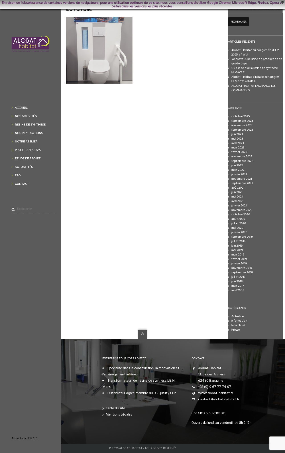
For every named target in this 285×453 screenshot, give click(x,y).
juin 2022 (237, 165)
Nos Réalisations (29, 133)
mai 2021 (237, 196)
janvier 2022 (239, 174)
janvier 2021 (239, 205)
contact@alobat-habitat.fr (218, 399)
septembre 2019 (242, 236)
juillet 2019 (238, 241)
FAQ (18, 175)
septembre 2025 (242, 121)
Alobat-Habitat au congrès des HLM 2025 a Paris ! (255, 52)
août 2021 (237, 187)
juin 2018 (237, 281)
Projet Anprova (28, 150)
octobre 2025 (240, 116)
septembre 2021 (242, 183)
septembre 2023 (242, 129)
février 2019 (239, 259)
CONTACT (197, 358)
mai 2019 (237, 250)
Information (239, 320)
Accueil (21, 107)
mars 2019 (237, 254)
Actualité (237, 316)
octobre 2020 (240, 214)
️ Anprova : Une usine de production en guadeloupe (256, 61)
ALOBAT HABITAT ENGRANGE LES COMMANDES (253, 88)
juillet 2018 (238, 277)
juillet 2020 (238, 223)
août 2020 (238, 219)
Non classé (238, 325)
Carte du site (115, 408)
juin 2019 (237, 245)
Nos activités (26, 116)
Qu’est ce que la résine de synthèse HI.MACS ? (254, 70)
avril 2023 (237, 143)
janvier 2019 (239, 263)
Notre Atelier (26, 141)
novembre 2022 (241, 156)
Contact (22, 183)
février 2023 (239, 152)
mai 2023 (237, 138)
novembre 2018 (241, 268)
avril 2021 (237, 201)
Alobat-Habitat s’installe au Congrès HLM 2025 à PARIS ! (255, 79)
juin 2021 (236, 192)
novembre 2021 (241, 178)
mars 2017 (237, 285)
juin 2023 (237, 134)
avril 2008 (237, 290)
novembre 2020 (241, 210)
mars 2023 (237, 147)
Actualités (24, 167)
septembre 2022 (242, 161)
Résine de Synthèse (30, 124)
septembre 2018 (242, 272)
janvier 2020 (239, 232)
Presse (235, 329)
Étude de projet (28, 158)
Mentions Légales (119, 415)
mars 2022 (237, 170)
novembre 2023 (241, 125)
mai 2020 (237, 228)
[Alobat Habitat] (30, 48)
